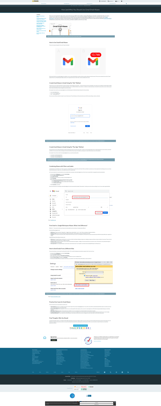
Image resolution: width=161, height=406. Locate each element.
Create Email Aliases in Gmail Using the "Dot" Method (41, 19)
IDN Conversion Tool (108, 353)
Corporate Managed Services (84, 362)
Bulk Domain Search (35, 357)
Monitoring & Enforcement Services (85, 357)
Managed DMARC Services (60, 358)
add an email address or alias (55, 296)
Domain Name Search (35, 356)
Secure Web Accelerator (59, 354)
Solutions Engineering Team (60, 357)
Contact (55, 372)
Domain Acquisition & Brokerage (37, 362)
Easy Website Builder (59, 353)
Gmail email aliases (107, 18)
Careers (62, 372)
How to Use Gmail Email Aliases (40, 16)
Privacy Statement (107, 360)
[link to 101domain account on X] (110, 372)
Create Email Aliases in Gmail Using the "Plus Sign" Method (41, 21)
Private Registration (35, 361)
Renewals (33, 355)
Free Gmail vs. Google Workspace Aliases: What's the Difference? (41, 26)
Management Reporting (83, 361)
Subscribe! (54, 340)
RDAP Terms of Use (107, 361)
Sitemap (76, 372)
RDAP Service (107, 365)
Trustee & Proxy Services (84, 353)
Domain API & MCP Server (36, 363)
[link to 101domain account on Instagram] (116, 372)
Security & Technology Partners (84, 364)
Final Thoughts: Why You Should (41, 33)
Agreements (106, 359)
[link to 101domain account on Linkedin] (122, 372)
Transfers (33, 354)
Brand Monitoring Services (84, 358)
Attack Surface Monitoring (60, 359)
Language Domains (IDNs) (36, 353)
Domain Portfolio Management (85, 354)
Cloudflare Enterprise (59, 356)
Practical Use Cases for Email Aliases (41, 31)
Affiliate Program (107, 355)
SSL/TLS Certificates (59, 364)
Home (33, 372)
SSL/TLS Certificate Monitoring (60, 360)
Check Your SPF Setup (59, 361)
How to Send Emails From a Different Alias (41, 29)
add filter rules (53, 220)
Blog (69, 372)
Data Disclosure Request (108, 366)
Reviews (47, 372)
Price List (106, 356)
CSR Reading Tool (107, 354)
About (40, 372)
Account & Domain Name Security (85, 365)
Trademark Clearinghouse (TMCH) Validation (87, 355)
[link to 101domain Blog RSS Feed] (128, 372)
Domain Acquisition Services (84, 363)
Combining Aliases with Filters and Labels (40, 23)
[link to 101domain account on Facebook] (104, 372)
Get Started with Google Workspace (80, 325)
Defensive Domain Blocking (84, 356)
